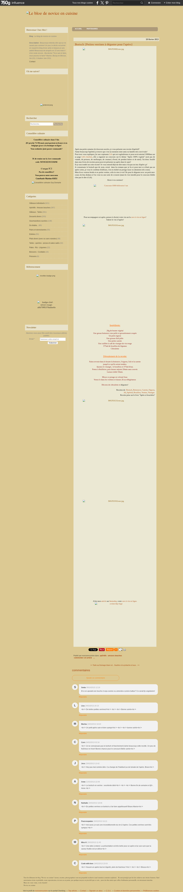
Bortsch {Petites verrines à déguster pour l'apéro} (104, 44)
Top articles (72, 891)
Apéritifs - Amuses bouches (39, 208)
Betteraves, (137, 390)
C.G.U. (108, 891)
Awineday (113, 601)
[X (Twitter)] (102, 2)
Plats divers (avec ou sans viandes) (43, 239)
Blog (31, 36)
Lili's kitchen (87, 157)
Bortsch (129, 390)
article (103, 601)
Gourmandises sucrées (38, 221)
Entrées (32, 234)
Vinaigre (151, 392)
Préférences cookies (151, 891)
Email (31, 339)
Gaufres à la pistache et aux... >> (127, 665)
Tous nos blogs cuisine (82, 3)
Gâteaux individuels (37, 203)
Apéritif (130, 392)
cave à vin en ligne (138, 217)
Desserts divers (35, 216)
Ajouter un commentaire (95, 678)
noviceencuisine (41, 891)
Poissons (32, 256)
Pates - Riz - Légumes (37, 248)
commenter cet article (83, 658)
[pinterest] (107, 2)
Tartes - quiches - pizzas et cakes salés (44, 243)
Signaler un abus (96, 891)
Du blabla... (33, 225)
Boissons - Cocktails (37, 252)
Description (34, 43)
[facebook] (97, 2)
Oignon (152, 390)
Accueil (78, 29)
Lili (110, 154)
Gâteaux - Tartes (35, 212)
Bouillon (137, 392)
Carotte (145, 390)
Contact (32, 62)
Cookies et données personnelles (127, 891)
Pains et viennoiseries (37, 230)
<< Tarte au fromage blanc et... (102, 665)
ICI (50, 168)
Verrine (144, 392)
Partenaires (92, 29)
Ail (125, 392)
